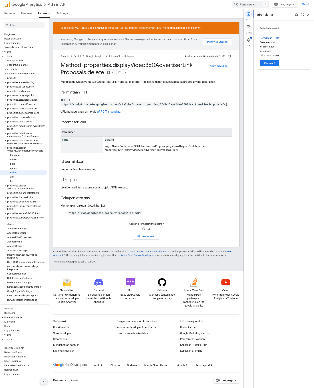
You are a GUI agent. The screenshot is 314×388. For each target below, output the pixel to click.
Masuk (306, 4)
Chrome (115, 365)
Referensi (44, 13)
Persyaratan (60, 380)
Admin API (57, 4)
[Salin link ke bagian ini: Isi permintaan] (87, 162)
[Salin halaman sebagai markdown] (120, 73)
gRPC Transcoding (108, 111)
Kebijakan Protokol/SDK (193, 344)
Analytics (34, 4)
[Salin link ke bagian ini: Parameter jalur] (90, 122)
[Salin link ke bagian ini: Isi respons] (82, 180)
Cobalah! (269, 63)
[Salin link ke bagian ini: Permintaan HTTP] (93, 92)
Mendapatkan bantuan (66, 344)
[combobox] (250, 4)
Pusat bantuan (61, 327)
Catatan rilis (60, 339)
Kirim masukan (219, 65)
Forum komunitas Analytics (132, 333)
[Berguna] (224, 56)
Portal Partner (188, 327)
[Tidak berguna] (229, 56)
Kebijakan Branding (191, 350)
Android (98, 365)
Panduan (26, 13)
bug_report (296, 15)
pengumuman (147, 27)
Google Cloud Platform (157, 365)
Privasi (74, 380)
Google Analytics (95, 56)
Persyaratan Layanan (192, 339)
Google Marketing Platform (195, 333)
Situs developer (62, 333)
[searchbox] (24, 25)
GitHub (123, 27)
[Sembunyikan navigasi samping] (43, 381)
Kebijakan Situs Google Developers (135, 255)
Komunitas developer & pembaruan (137, 327)
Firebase (132, 365)
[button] (23, 52)
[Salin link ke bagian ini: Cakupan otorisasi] (94, 198)
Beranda (9, 13)
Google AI (182, 365)
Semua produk (204, 365)
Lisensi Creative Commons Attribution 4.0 (149, 251)
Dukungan (63, 13)
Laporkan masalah (64, 350)
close (308, 15)
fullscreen (302, 15)
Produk (77, 56)
